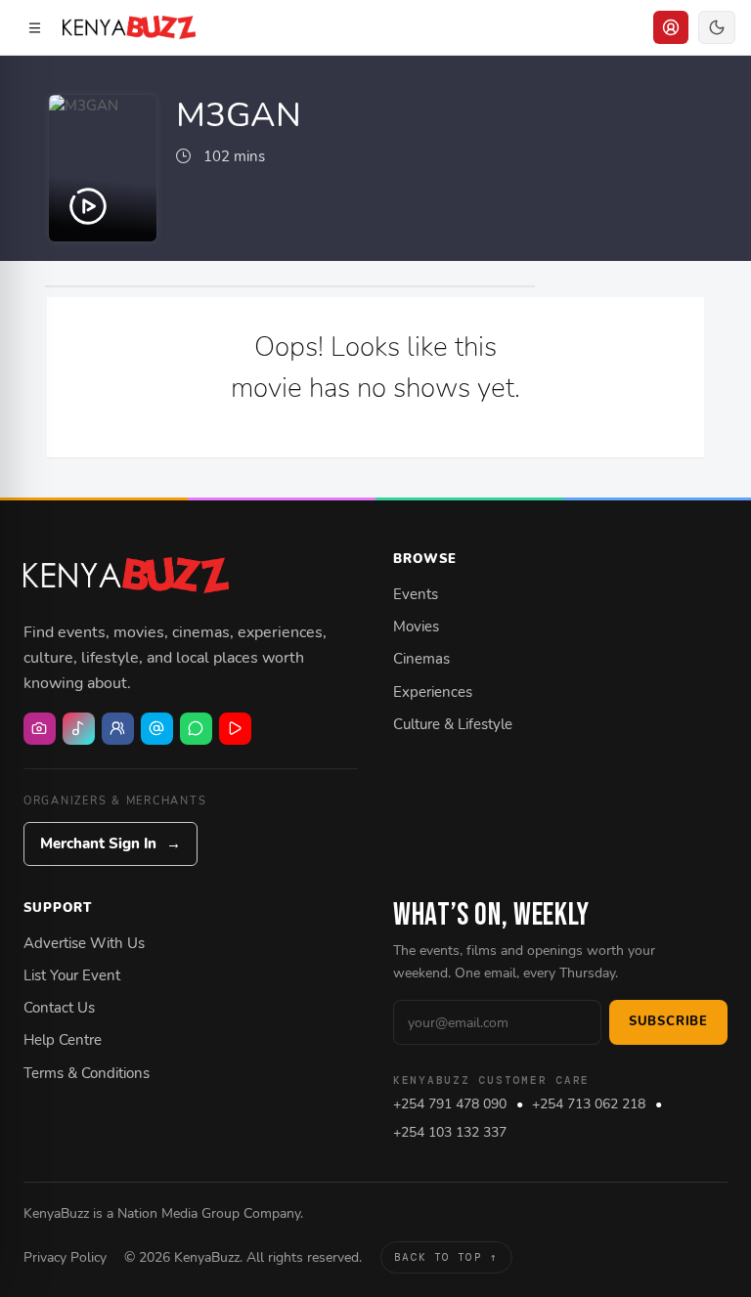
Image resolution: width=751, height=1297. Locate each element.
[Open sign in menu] (670, 27)
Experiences (432, 692)
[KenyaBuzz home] (126, 574)
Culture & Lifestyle (452, 724)
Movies (416, 626)
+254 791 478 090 (450, 1104)
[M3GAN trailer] (102, 168)
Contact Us (59, 1007)
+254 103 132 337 (450, 1132)
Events (415, 594)
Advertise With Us (84, 943)
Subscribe (668, 1021)
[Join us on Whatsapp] (196, 729)
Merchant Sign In (110, 843)
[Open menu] (34, 27)
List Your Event (71, 975)
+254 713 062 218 (588, 1104)
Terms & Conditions (86, 1073)
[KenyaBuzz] (129, 27)
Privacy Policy (65, 1257)
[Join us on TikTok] (79, 729)
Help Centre (62, 1040)
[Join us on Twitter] (157, 729)
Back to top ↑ (446, 1257)
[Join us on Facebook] (118, 729)
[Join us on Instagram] (39, 729)
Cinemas (421, 659)
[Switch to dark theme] (716, 27)
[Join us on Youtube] (235, 729)
